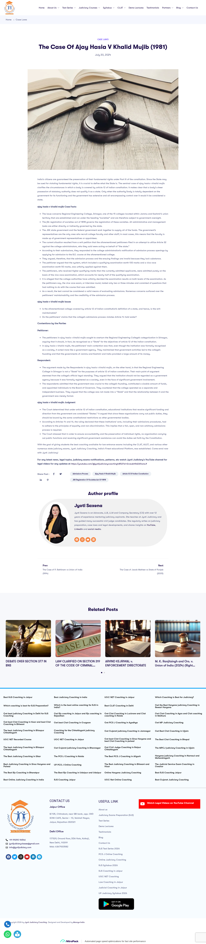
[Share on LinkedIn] (41, 480)
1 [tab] (101, 672)
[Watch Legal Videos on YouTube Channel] (142, 804)
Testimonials (153, 7)
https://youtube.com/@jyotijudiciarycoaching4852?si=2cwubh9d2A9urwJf (109, 463)
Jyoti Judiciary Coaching (36, 922)
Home (41, 7)
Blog (178, 7)
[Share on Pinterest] (48, 480)
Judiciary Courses (88, 7)
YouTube (151, 525)
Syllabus (107, 7)
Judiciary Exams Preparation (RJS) (116, 815)
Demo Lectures (136, 7)
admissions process (80, 474)
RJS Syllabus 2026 (108, 865)
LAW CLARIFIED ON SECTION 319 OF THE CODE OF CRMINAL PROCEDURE (77, 665)
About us (52, 7)
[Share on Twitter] (61, 474)
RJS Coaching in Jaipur (110, 871)
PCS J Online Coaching (111, 854)
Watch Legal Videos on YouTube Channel (170, 803)
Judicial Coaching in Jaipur (113, 887)
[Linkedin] (93, 539)
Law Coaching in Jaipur (111, 882)
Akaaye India (79, 922)
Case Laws (21, 19)
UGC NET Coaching (109, 876)
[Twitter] (14, 857)
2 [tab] (104, 672)
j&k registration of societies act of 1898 (89, 480)
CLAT (120, 7)
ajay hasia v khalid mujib (105, 474)
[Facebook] (76, 539)
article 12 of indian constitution (136, 474)
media (98, 529)
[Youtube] (88, 539)
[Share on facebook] (54, 474)
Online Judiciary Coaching (112, 859)
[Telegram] (39, 857)
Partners (166, 7)
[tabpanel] (28, 643)
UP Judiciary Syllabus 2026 (113, 893)
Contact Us (192, 7)
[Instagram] (82, 539)
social (91, 529)
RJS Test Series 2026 (109, 848)
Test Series (68, 7)
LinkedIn (78, 529)
